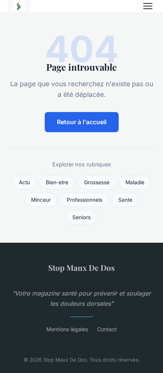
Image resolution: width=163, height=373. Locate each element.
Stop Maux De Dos (81, 267)
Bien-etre (57, 182)
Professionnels (84, 200)
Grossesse (97, 182)
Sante (125, 200)
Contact (107, 329)
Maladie (134, 182)
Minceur (41, 200)
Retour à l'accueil (82, 122)
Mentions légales (67, 329)
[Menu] (147, 6)
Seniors (81, 217)
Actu (24, 182)
